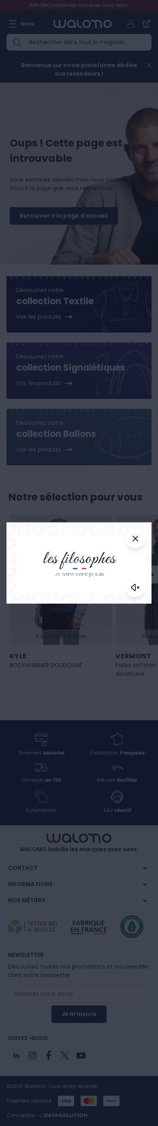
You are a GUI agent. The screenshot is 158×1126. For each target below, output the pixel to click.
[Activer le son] (135, 587)
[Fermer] (135, 538)
